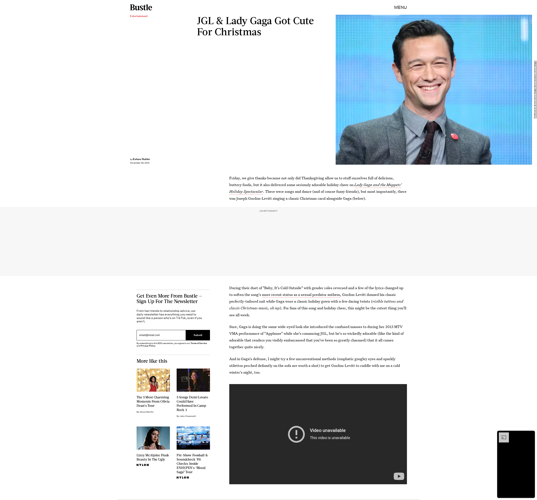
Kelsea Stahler (141, 159)
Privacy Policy (148, 345)
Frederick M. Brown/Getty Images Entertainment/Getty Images (534, 90)
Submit (198, 335)
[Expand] (501, 434)
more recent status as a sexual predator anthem (301, 294)
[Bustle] (141, 7)
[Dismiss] (530, 434)
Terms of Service (198, 343)
